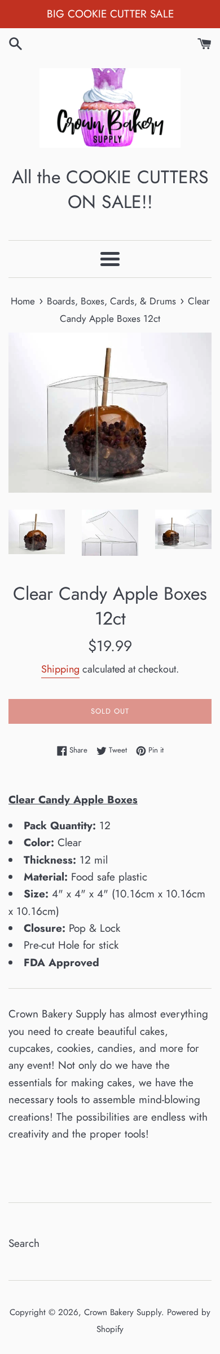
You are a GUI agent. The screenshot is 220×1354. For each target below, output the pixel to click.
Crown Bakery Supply (122, 1312)
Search (23, 1243)
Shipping (60, 669)
